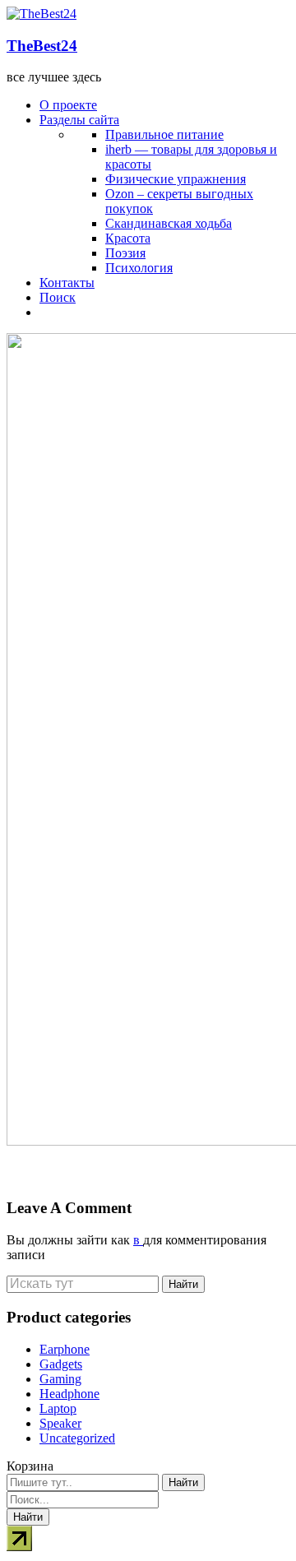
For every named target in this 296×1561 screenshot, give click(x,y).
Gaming (60, 1379)
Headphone (69, 1394)
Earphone (64, 1349)
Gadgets (60, 1364)
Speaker (60, 1423)
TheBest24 (42, 45)
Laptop (57, 1408)
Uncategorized (77, 1438)
